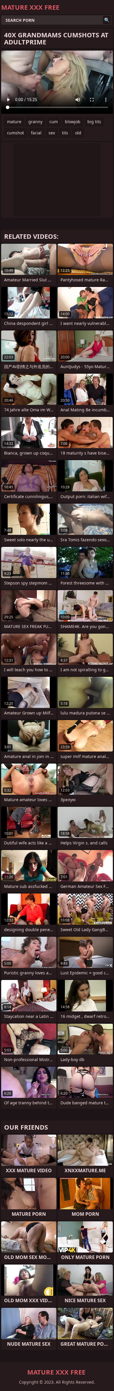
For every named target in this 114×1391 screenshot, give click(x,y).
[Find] (107, 20)
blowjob (72, 121)
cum (53, 121)
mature (14, 121)
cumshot (15, 133)
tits (65, 133)
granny (35, 121)
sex (52, 133)
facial (36, 133)
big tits (94, 121)
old (78, 133)
